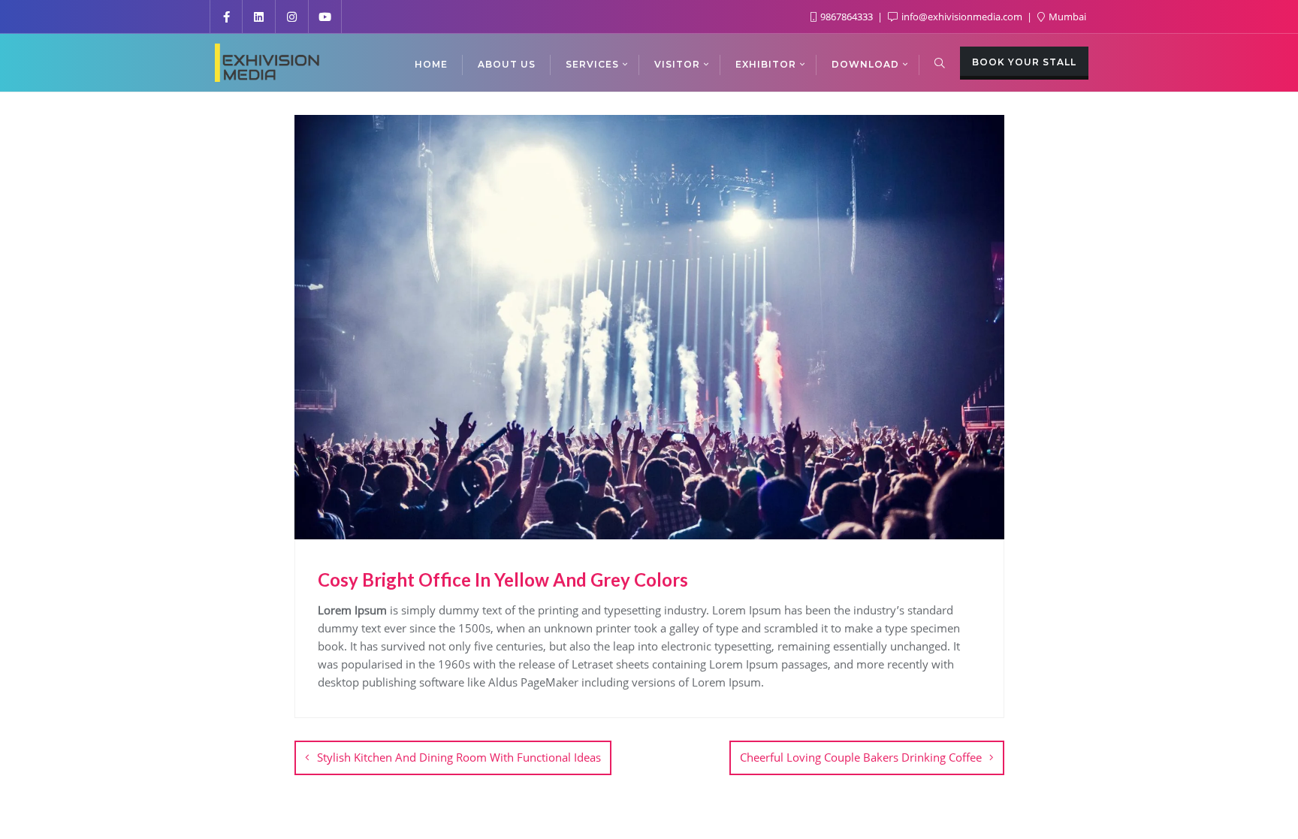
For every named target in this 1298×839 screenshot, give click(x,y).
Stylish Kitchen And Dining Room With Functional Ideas (459, 757)
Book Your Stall (1024, 62)
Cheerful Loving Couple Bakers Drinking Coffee (861, 757)
